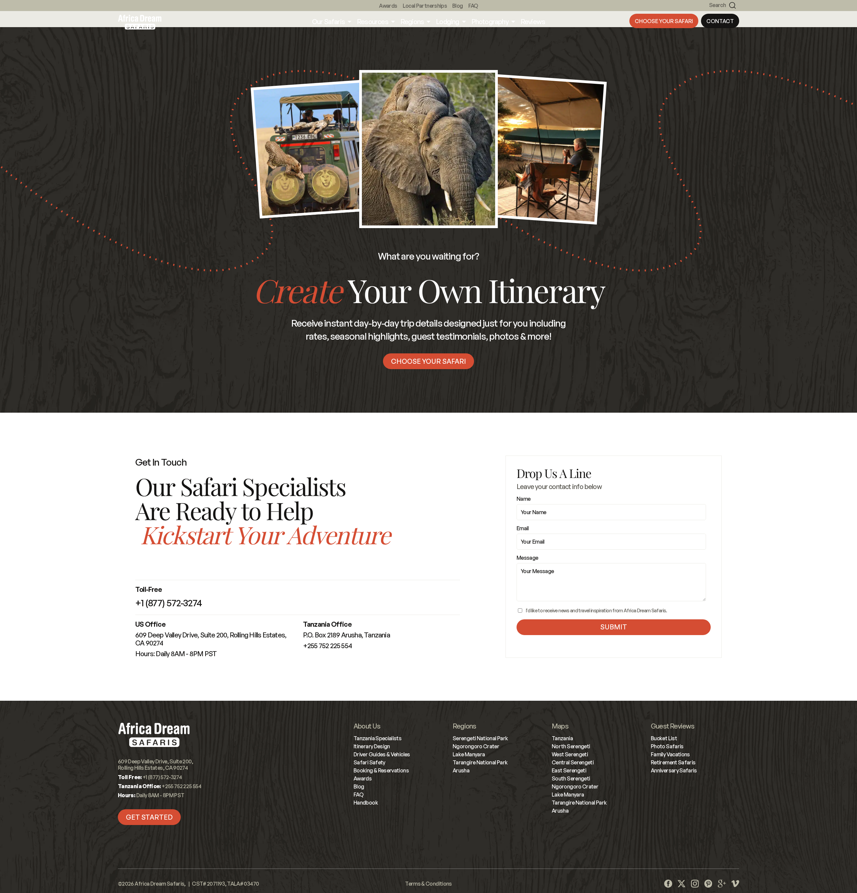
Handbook (366, 802)
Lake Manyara (469, 754)
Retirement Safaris (673, 762)
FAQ (473, 5)
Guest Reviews (673, 726)
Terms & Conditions (428, 883)
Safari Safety (369, 762)
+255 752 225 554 (327, 645)
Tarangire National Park (480, 762)
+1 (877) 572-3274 (168, 603)
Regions (464, 726)
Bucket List (664, 738)
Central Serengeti (573, 762)
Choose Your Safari (664, 21)
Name (523, 498)
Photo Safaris (667, 746)
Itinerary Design (372, 746)
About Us (367, 726)
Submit (613, 627)
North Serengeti (571, 746)
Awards (388, 5)
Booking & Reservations (381, 770)
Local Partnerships (425, 5)
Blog (457, 5)
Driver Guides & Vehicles (382, 754)
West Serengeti (570, 754)
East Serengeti (569, 770)
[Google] (722, 884)
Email (523, 528)
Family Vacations (670, 754)
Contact (720, 21)
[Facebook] (668, 884)
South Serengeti (571, 778)
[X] (682, 884)
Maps (560, 726)
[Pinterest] (708, 884)
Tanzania (562, 738)
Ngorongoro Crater (476, 746)
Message (527, 557)
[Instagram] (695, 884)
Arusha (461, 770)
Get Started (149, 817)
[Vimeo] (735, 884)
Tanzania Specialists (377, 738)
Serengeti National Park (480, 738)
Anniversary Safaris (674, 770)
